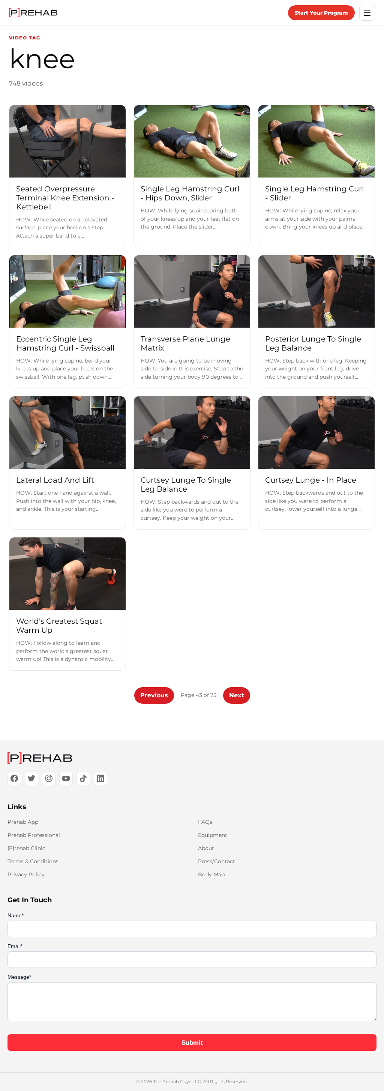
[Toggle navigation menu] (367, 13)
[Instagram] (49, 778)
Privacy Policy (26, 874)
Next (236, 695)
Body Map (211, 874)
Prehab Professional (34, 835)
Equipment (212, 835)
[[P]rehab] (192, 758)
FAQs (205, 822)
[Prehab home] (33, 12)
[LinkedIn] (100, 778)
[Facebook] (14, 778)
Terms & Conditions (33, 861)
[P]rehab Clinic (26, 848)
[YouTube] (66, 778)
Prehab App (23, 822)
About (206, 848)
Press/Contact (216, 861)
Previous (154, 695)
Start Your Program (321, 12)
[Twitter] (31, 778)
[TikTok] (83, 778)
